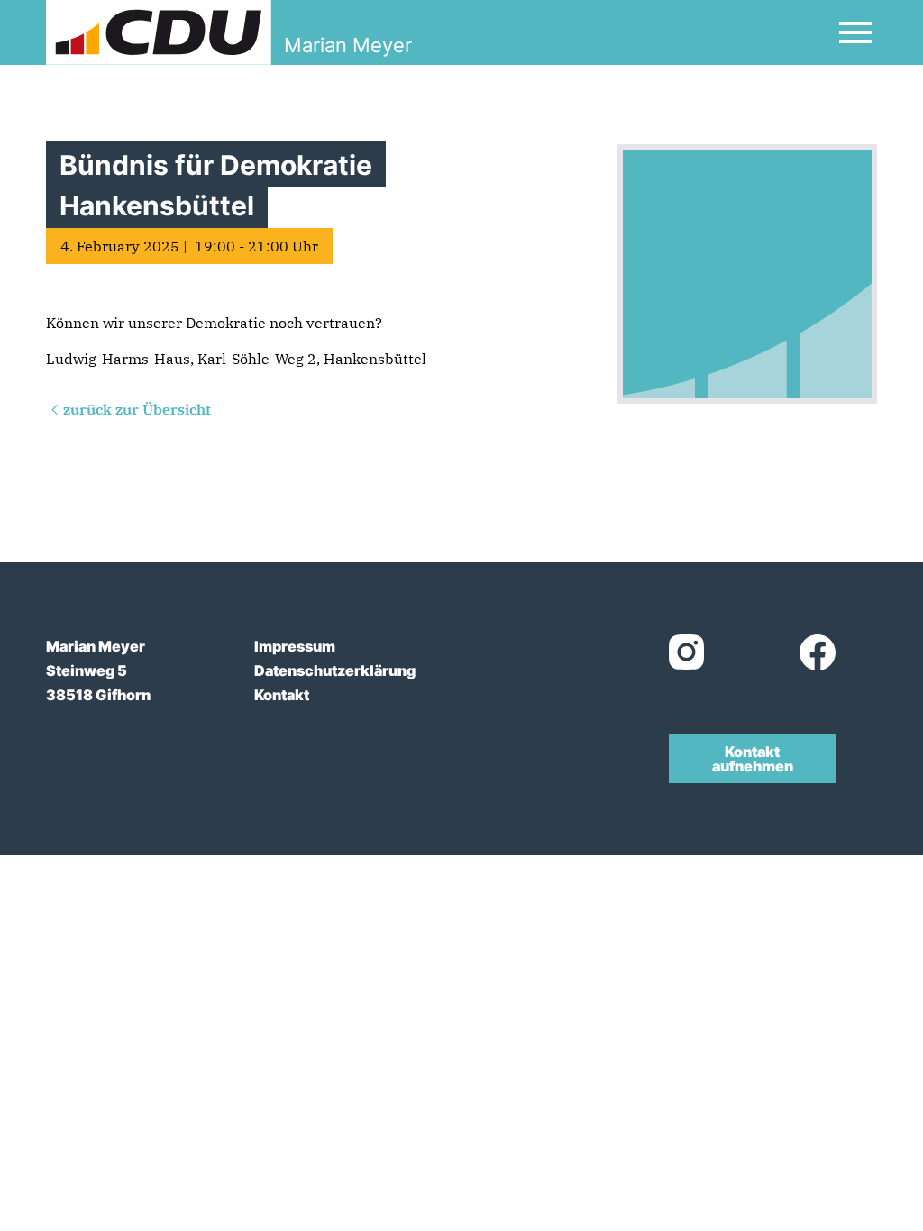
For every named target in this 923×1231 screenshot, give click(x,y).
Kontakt (281, 695)
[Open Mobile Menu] (855, 32)
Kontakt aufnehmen (752, 759)
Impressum (294, 646)
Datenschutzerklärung (335, 670)
